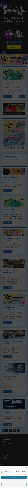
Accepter (14, 477)
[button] (26, 467)
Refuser (14, 481)
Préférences (14, 484)
